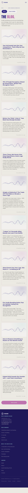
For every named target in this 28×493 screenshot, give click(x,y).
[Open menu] (25, 2)
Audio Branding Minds (6, 467)
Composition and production (8, 446)
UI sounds (3, 435)
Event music (4, 439)
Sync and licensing (5, 449)
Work (2, 463)
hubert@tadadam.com (6, 422)
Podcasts (3, 454)
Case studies (12, 11)
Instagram (19, 481)
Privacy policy (4, 481)
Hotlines (3, 437)
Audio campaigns (5, 451)
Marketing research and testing (8, 430)
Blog (4, 11)
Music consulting (5, 432)
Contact (3, 472)
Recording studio (5, 456)
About (2, 465)
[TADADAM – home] (4, 2)
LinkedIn (14, 481)
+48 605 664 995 (4, 424)
